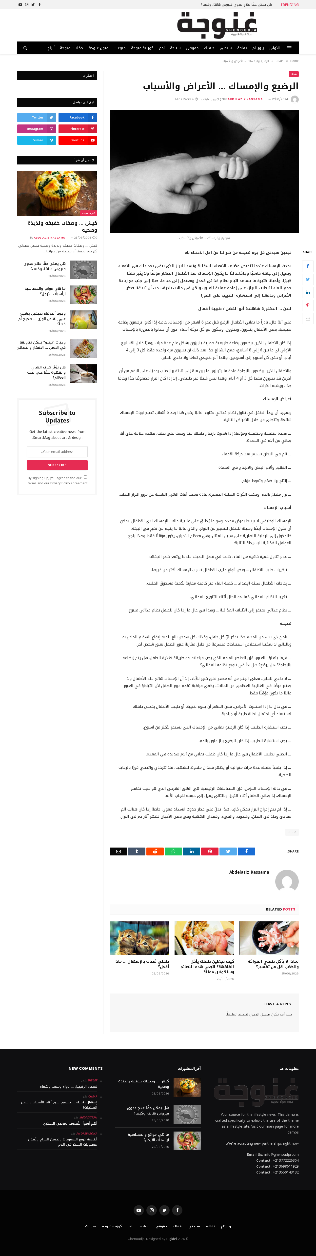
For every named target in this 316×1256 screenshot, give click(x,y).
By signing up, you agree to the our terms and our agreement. (57, 480)
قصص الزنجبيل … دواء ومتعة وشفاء (68, 1086)
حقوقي (192, 47)
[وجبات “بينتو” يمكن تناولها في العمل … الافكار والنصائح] (83, 348)
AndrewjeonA (86, 1133)
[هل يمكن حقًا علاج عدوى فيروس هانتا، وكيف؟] (83, 270)
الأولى (274, 47)
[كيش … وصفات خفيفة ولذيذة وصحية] (57, 193)
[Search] (25, 47)
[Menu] (289, 47)
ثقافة (242, 47)
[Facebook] (308, 266)
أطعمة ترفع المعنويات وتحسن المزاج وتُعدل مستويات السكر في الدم (62, 1142)
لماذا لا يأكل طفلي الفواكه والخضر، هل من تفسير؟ (273, 964)
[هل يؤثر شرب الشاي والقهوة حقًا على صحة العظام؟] (83, 373)
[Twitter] (308, 279)
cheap (92, 1096)
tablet (92, 1080)
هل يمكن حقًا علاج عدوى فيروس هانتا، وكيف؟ (236, 4)
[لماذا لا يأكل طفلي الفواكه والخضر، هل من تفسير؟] (269, 938)
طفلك (209, 47)
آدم (162, 47)
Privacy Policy (60, 483)
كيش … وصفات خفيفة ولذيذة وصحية (62, 226)
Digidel (171, 1239)
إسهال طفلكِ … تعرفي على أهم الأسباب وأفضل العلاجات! (59, 1105)
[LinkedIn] (308, 292)
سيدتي (226, 47)
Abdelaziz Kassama (245, 99)
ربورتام (258, 47)
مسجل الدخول (259, 1014)
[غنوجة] (217, 25)
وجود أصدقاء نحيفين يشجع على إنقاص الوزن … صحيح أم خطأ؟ (42, 319)
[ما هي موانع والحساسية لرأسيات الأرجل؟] (83, 294)
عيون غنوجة (98, 47)
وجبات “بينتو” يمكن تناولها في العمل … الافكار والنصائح (41, 345)
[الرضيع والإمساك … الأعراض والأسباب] (204, 171)
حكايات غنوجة (71, 47)
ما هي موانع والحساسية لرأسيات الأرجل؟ (45, 291)
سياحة (175, 47)
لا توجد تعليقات (210, 99)
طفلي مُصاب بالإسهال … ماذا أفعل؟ (141, 964)
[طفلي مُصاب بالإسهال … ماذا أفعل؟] (139, 938)
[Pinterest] (308, 305)
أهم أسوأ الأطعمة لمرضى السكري (70, 1123)
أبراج (51, 47)
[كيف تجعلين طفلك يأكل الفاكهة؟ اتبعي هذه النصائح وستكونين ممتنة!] (204, 938)
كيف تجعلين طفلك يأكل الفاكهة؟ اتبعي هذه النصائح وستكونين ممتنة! (207, 967)
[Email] (308, 318)
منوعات (120, 47)
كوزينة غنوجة (142, 47)
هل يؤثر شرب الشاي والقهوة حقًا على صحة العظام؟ (46, 373)
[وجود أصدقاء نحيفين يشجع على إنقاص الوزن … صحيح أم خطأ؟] (83, 319)
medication (88, 1117)
